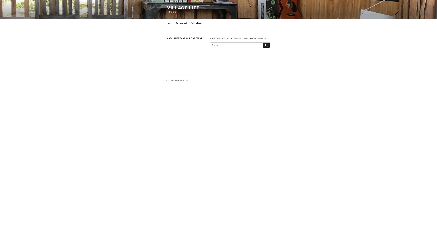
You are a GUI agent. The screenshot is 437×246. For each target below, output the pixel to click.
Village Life (183, 7)
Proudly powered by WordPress (177, 80)
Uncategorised (181, 23)
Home (169, 23)
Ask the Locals (196, 23)
